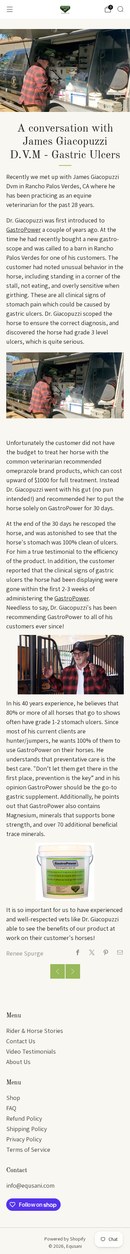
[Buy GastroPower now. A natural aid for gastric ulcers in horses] (65, 871)
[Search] (120, 9)
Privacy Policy (24, 1139)
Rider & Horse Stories (34, 1031)
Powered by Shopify (65, 1238)
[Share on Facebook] (78, 953)
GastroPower (23, 230)
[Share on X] (92, 953)
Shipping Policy (26, 1129)
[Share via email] (120, 953)
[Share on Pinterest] (106, 953)
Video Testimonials (31, 1051)
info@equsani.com (30, 1185)
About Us (18, 1062)
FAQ (11, 1108)
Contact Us (20, 1041)
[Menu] (9, 9)
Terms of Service (28, 1149)
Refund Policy (24, 1118)
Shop (13, 1098)
